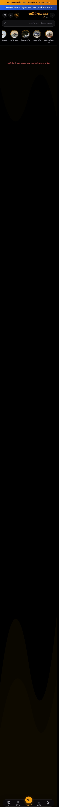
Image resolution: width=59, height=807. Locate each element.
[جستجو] (5, 23)
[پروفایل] (10, 15)
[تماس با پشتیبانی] (16, 15)
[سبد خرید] (4, 15)
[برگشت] (52, 15)
